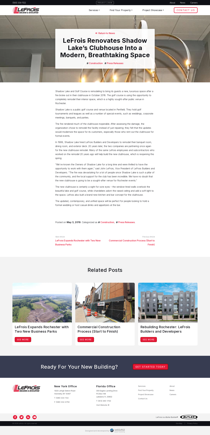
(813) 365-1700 (104, 401)
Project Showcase (152, 10)
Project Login (105, 3)
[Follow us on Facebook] (15, 417)
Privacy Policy (192, 423)
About (172, 3)
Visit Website (101, 405)
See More (23, 339)
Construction (96, 63)
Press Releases (115, 63)
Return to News (106, 33)
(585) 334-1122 (19, 3)
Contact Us (186, 10)
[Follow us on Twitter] (21, 417)
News (182, 3)
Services (93, 10)
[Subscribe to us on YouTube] (34, 417)
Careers (194, 3)
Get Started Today (150, 366)
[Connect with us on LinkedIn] (28, 417)
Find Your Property (120, 10)
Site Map (179, 423)
